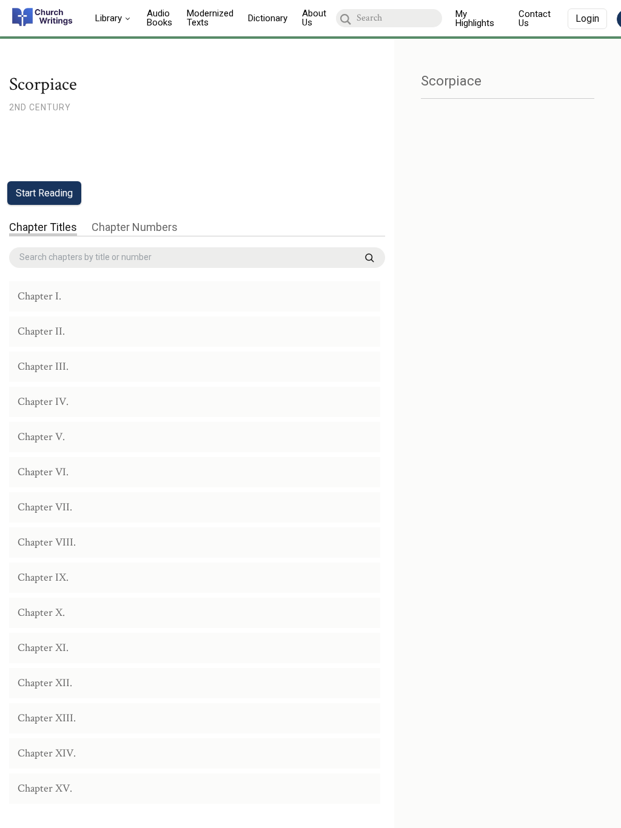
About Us (314, 18)
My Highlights (474, 18)
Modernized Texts (210, 18)
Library (108, 18)
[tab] (43, 228)
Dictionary (267, 18)
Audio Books (159, 18)
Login (587, 18)
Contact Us (535, 18)
